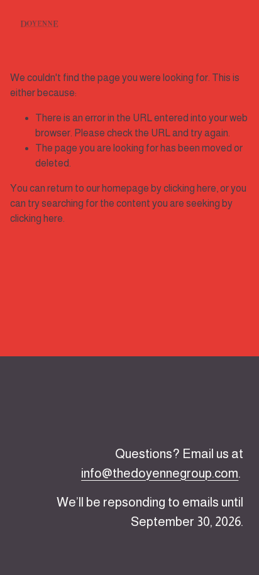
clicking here (189, 188)
